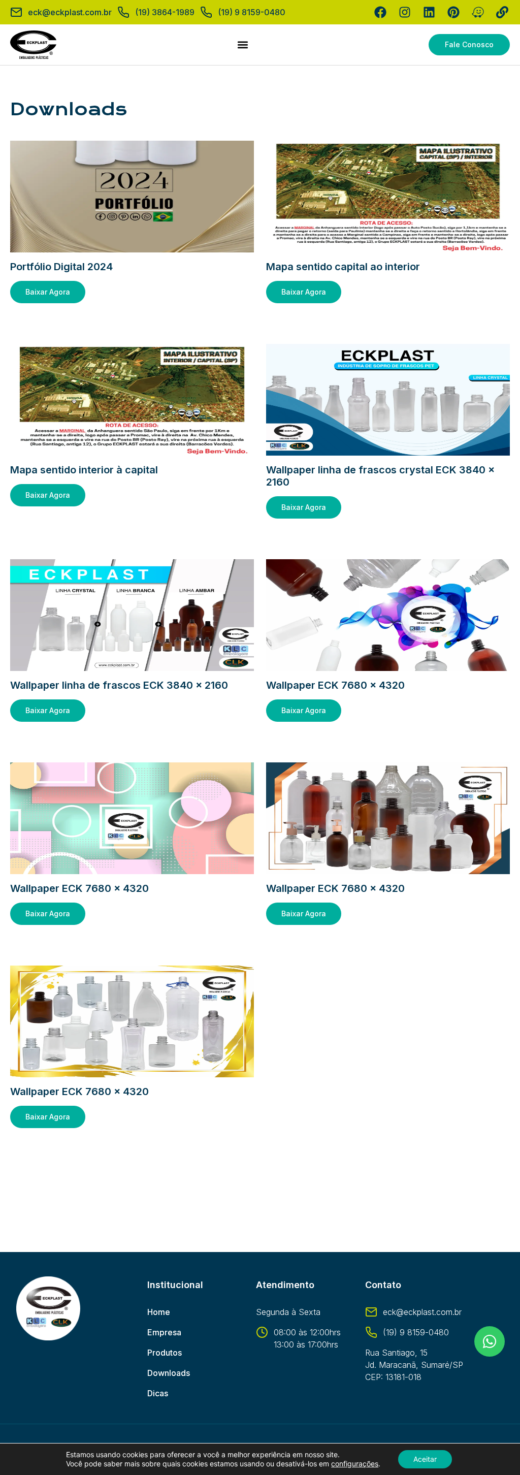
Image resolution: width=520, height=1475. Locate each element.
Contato (383, 1284)
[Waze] (478, 12)
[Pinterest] (453, 12)
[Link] (502, 12)
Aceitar (425, 1459)
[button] (242, 45)
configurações (354, 1463)
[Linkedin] (429, 12)
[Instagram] (405, 12)
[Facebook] (380, 12)
